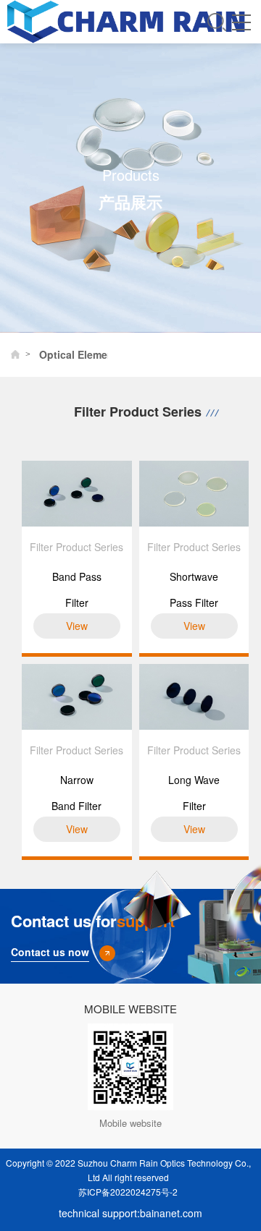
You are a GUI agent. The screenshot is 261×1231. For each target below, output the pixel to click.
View (77, 625)
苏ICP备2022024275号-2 (128, 1191)
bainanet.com (171, 1213)
